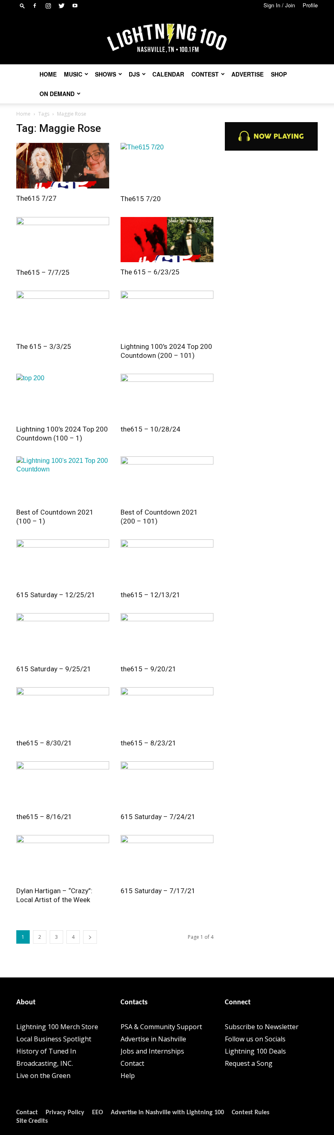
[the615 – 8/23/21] (167, 710)
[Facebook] (35, 5)
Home (48, 74)
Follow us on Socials (255, 1038)
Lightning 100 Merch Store (57, 1026)
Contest (205, 74)
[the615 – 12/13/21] (167, 562)
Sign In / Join (279, 5)
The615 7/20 (141, 199)
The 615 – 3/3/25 (43, 346)
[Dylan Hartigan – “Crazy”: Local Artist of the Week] (62, 858)
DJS (134, 74)
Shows (105, 74)
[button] (22, 5)
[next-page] (90, 937)
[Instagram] (48, 5)
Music (73, 74)
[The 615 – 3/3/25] (62, 314)
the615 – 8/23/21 (148, 743)
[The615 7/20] (167, 166)
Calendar (168, 74)
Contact (132, 1063)
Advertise (247, 74)
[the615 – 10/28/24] (167, 397)
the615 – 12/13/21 (150, 595)
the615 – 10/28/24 (150, 429)
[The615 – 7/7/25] (62, 240)
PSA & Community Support (161, 1026)
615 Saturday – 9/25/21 (53, 669)
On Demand (57, 94)
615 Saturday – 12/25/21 (55, 595)
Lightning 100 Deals (255, 1051)
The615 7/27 (36, 198)
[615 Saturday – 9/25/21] (62, 636)
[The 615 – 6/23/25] (167, 240)
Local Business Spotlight (53, 1038)
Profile (310, 5)
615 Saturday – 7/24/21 (158, 817)
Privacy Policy (65, 1112)
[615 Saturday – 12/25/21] (62, 562)
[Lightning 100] (167, 38)
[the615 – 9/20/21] (167, 636)
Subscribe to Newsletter (262, 1026)
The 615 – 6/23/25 (150, 272)
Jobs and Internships (152, 1051)
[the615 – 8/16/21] (62, 784)
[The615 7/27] (62, 165)
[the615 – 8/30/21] (62, 710)
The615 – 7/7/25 (43, 272)
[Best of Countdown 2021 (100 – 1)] (62, 479)
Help (128, 1075)
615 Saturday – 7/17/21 (158, 891)
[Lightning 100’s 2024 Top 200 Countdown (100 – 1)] (62, 397)
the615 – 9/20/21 (148, 669)
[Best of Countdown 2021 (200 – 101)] (167, 479)
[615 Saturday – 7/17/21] (167, 858)
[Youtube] (75, 5)
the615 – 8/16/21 (44, 817)
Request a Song (248, 1063)
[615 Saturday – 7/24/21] (167, 784)
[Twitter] (61, 5)
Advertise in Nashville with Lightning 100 (167, 1112)
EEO (97, 1112)
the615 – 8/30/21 (44, 743)
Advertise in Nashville (153, 1038)
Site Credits (32, 1121)
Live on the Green (43, 1075)
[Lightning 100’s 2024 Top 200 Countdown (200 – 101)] (167, 314)
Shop (279, 74)
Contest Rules (250, 1112)
